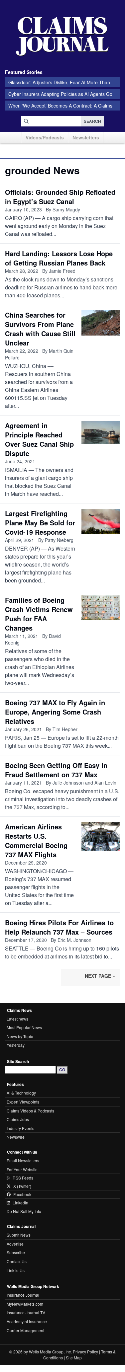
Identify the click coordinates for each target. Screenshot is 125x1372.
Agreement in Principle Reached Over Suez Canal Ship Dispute (39, 439)
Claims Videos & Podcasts (30, 1110)
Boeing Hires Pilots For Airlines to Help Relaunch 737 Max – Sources (59, 927)
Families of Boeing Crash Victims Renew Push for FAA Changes (39, 614)
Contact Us (17, 1261)
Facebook (22, 1194)
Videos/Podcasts (45, 137)
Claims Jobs (18, 1119)
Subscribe (16, 1252)
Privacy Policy (85, 1351)
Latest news (17, 1019)
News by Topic (20, 1036)
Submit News (19, 1235)
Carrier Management (25, 1330)
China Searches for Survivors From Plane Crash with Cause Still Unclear (40, 328)
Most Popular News (24, 1027)
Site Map (74, 1357)
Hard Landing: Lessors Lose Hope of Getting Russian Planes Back (59, 258)
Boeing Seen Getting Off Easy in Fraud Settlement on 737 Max (56, 769)
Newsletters (85, 137)
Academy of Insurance (27, 1321)
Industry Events (20, 1128)
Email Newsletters (23, 1160)
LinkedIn (20, 1202)
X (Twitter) (22, 1186)
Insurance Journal (23, 1295)
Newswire (16, 1137)
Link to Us (16, 1270)
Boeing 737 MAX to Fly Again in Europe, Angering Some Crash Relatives (55, 712)
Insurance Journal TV (26, 1312)
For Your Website (22, 1169)
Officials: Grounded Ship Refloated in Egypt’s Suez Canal (60, 196)
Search (92, 121)
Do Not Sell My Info (24, 1211)
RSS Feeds (23, 1178)
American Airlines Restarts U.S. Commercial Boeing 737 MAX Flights (36, 840)
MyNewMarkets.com (25, 1304)
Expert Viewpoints (23, 1102)
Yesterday (16, 1045)
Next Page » (100, 975)
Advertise (15, 1244)
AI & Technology (21, 1093)
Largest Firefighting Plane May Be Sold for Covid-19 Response (40, 522)
